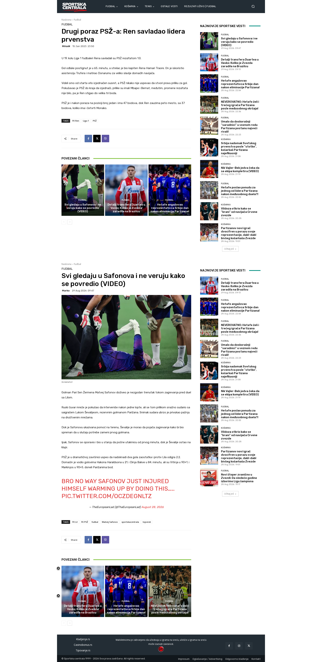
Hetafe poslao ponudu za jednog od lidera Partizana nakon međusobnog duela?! (239, 191)
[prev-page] (63, 222)
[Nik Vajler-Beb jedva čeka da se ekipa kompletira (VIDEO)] (209, 169)
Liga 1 (86, 120)
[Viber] (105, 138)
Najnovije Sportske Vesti (222, 26)
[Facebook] (88, 138)
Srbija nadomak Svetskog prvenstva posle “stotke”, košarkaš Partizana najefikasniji (239, 148)
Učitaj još (229, 248)
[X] (97, 138)
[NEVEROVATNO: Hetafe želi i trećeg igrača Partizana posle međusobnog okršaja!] (209, 105)
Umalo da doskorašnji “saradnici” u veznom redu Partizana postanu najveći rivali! (239, 126)
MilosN (66, 46)
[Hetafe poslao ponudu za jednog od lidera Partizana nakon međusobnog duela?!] (209, 190)
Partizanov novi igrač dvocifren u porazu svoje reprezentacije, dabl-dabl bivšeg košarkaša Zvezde (238, 233)
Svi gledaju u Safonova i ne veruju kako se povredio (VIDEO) (82, 208)
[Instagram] (239, 645)
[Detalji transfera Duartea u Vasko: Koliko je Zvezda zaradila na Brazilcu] (126, 190)
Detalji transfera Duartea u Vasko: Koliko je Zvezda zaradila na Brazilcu (126, 208)
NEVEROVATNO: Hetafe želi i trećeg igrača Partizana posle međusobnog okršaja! (240, 105)
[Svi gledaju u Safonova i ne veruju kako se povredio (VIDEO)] (82, 190)
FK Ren (75, 120)
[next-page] (69, 222)
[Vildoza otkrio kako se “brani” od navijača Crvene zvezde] (209, 211)
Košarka (226, 139)
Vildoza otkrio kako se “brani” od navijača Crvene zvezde (239, 212)
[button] (255, 6)
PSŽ (95, 120)
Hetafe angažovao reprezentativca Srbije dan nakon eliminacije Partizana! (170, 208)
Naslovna (66, 19)
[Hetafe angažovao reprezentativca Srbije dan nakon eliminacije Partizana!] (170, 190)
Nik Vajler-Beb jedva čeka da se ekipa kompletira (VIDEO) (240, 169)
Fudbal (77, 19)
